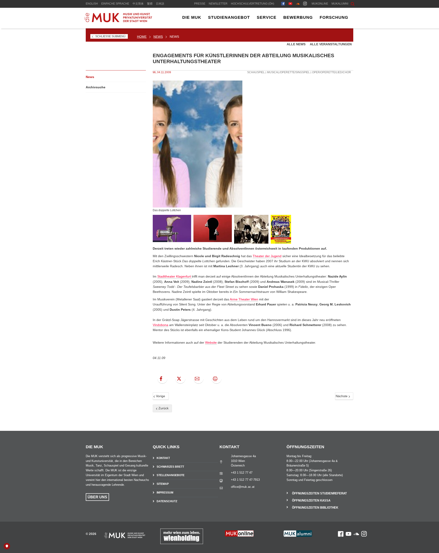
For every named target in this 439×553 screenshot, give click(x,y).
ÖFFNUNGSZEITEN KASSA (311, 500)
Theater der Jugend (267, 256)
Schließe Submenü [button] (110, 36)
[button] (349, 3)
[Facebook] (283, 4)
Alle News (296, 44)
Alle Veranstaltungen (331, 44)
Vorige (160, 396)
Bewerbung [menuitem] (298, 17)
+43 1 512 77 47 (241, 472)
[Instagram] (305, 4)
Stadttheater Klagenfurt (174, 276)
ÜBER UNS (97, 497)
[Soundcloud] (297, 4)
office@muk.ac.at (242, 486)
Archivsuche (95, 87)
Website (211, 342)
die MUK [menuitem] (191, 17)
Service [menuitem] (266, 17)
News (158, 36)
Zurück (163, 408)
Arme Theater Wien (244, 299)
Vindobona (160, 325)
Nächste (342, 396)
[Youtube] (290, 4)
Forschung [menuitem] (334, 17)
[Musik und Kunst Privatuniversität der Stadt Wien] (118, 21)
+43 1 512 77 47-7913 (245, 479)
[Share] (198, 379)
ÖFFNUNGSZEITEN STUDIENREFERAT (319, 493)
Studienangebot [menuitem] (229, 17)
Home (142, 36)
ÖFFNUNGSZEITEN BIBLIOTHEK (315, 507)
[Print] (216, 379)
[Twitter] (180, 379)
